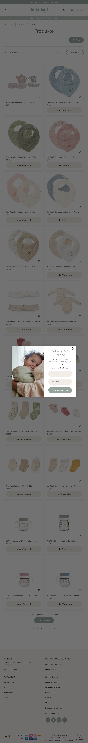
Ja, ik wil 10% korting (60, 390)
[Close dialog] (73, 348)
